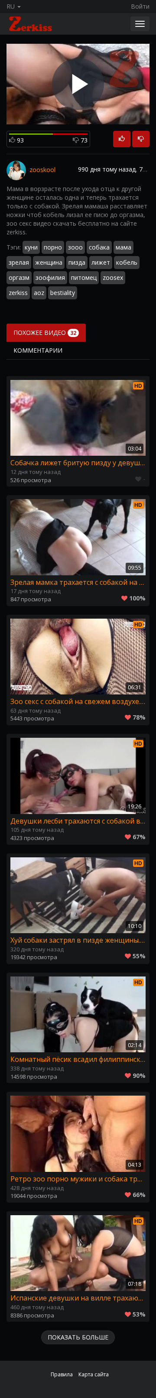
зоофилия (50, 277)
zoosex (113, 277)
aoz (39, 293)
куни (31, 247)
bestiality (62, 293)
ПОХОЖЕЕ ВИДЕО (44, 332)
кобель (126, 262)
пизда (76, 262)
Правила (62, 1374)
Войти (140, 6)
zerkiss (18, 293)
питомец (84, 277)
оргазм (19, 277)
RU (11, 6)
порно (53, 247)
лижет (100, 262)
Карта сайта (93, 1374)
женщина (48, 262)
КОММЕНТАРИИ (37, 350)
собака (99, 247)
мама (123, 247)
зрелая (19, 262)
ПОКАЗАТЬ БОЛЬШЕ (78, 1337)
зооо (75, 247)
